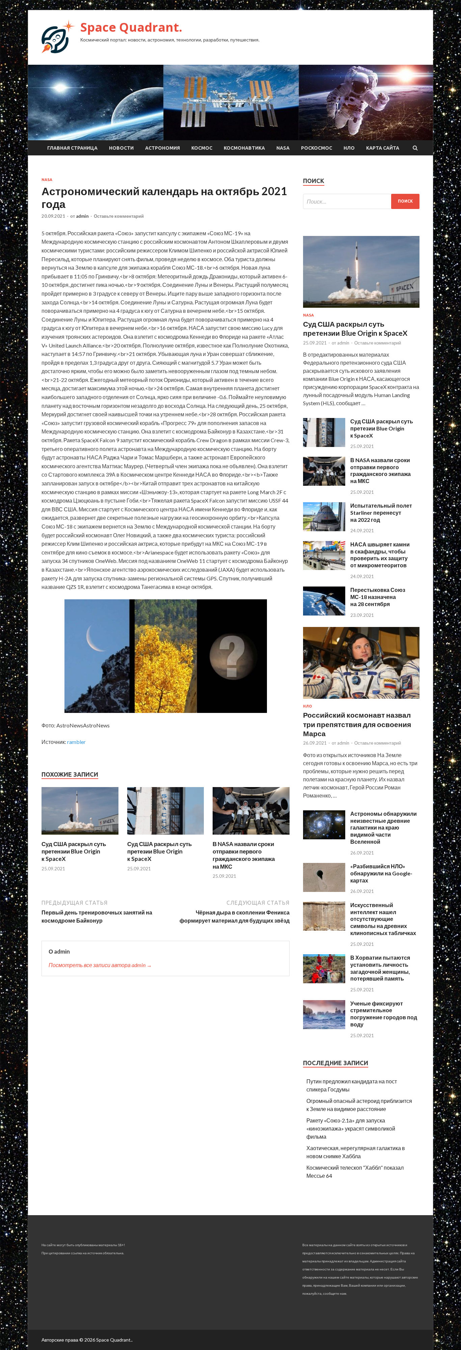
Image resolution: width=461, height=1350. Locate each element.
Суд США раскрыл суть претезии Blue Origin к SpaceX (159, 851)
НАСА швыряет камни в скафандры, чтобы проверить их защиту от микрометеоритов (380, 554)
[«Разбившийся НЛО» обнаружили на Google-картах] (324, 890)
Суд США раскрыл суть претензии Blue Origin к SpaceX (74, 851)
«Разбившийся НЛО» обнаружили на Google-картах (381, 873)
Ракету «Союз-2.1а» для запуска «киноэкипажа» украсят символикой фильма (350, 1128)
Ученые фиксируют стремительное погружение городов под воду (383, 1013)
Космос (201, 148)
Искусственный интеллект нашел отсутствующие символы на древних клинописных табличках (383, 919)
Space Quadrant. (131, 27)
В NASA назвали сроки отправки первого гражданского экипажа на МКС (244, 855)
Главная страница (72, 148)
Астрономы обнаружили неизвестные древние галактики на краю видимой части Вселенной (383, 827)
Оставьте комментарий (119, 216)
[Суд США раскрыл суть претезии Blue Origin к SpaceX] (165, 836)
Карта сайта (382, 148)
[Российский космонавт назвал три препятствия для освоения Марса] (361, 700)
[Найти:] (361, 201)
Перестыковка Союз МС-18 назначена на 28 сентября (377, 597)
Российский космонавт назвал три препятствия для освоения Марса (357, 724)
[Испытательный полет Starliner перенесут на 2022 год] (324, 529)
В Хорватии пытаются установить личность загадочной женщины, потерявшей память (380, 968)
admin (82, 216)
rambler (76, 742)
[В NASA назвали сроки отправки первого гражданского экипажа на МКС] (251, 836)
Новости (121, 148)
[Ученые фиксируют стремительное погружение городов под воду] (324, 1027)
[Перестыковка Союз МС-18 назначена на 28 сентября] (324, 613)
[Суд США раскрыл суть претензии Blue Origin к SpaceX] (80, 836)
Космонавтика (244, 148)
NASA (283, 148)
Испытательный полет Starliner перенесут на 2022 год (381, 512)
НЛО (349, 148)
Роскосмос (316, 148)
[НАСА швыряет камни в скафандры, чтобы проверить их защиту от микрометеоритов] (324, 568)
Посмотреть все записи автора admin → (100, 965)
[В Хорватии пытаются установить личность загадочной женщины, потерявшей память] (324, 981)
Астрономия (162, 148)
